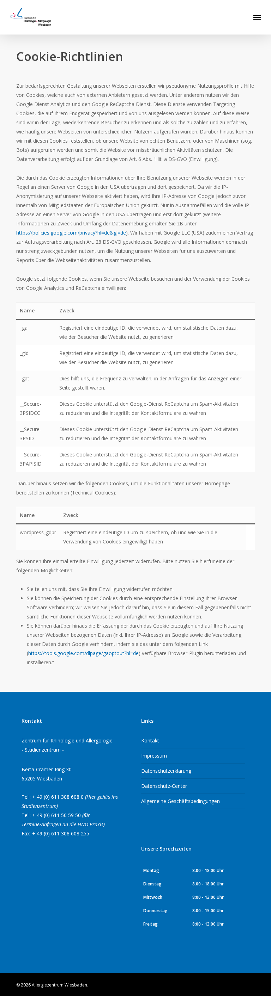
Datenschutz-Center (164, 786)
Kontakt (150, 740)
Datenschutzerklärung (166, 770)
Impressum (154, 755)
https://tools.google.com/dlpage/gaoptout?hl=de (83, 653)
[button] (257, 17)
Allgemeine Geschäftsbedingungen (180, 801)
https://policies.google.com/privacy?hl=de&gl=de (71, 232)
